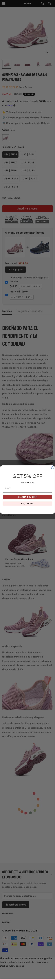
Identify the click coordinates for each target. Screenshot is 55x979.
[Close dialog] (52, 467)
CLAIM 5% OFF (27, 497)
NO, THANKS (27, 504)
